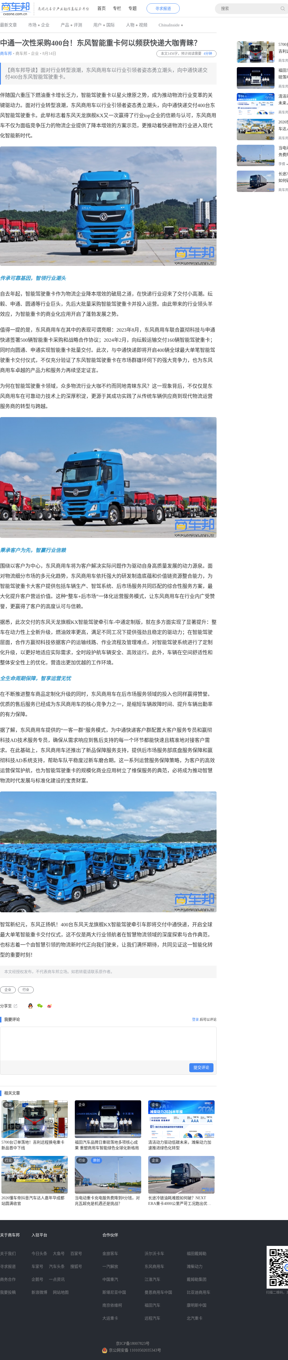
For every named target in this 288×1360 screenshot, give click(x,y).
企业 (45, 25)
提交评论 (201, 1067)
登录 (195, 1020)
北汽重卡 (194, 1318)
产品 (65, 25)
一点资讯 (57, 1279)
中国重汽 (110, 1279)
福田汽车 (152, 1305)
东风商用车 (154, 1266)
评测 (78, 25)
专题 (132, 8)
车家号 (37, 1266)
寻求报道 (163, 8)
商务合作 (8, 1279)
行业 (25, 990)
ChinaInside (169, 25)
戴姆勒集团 (196, 1279)
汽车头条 (57, 1266)
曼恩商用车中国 (158, 1292)
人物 (130, 25)
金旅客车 (110, 1254)
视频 (143, 25)
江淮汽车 (152, 1279)
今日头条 (39, 1254)
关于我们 (8, 1254)
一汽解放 (110, 1266)
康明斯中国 (196, 1305)
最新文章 (8, 25)
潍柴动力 (194, 1266)
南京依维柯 (112, 1305)
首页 (101, 8)
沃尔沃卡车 (154, 1254)
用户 (97, 25)
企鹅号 (37, 1279)
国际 (110, 25)
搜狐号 (76, 1266)
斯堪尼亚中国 (114, 1292)
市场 (32, 25)
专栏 (117, 8)
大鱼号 (59, 1254)
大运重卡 (110, 1318)
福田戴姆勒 (196, 1254)
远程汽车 (152, 1318)
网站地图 (61, 1292)
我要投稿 (8, 1292)
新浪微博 (39, 1292)
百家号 (76, 1254)
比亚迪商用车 (198, 1292)
